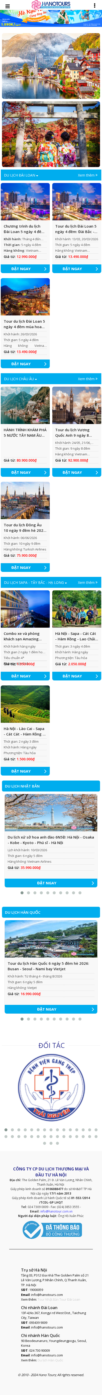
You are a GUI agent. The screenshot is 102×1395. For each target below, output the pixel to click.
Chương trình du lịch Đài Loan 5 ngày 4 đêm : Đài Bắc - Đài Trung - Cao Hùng (24, 229)
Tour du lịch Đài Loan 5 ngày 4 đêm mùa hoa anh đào (24, 324)
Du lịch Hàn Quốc (50, 1360)
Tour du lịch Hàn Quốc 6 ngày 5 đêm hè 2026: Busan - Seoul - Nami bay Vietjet (48, 966)
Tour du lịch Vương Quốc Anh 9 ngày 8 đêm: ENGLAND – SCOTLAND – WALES (73, 432)
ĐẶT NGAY (21, 268)
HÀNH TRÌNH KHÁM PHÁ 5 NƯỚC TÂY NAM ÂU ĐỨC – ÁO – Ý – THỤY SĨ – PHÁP (25, 432)
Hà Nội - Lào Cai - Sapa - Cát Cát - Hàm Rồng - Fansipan (24, 731)
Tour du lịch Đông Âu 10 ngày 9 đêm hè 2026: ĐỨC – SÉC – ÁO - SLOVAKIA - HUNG (25, 527)
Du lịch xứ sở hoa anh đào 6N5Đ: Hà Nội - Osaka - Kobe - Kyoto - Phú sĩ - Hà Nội (51, 840)
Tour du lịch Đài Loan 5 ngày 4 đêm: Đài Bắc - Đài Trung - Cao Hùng (76, 229)
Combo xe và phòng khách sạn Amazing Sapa (22, 636)
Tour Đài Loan (69, 1299)
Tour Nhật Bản (48, 1299)
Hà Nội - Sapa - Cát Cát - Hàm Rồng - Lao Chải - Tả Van (76, 636)
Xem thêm (87, 175)
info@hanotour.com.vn (56, 1211)
